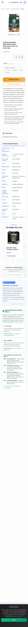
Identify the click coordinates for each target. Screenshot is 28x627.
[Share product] (19, 57)
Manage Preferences (17, 616)
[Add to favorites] (16, 57)
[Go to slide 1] (12, 260)
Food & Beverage (15, 9)
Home (2, 9)
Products (8, 9)
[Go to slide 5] (15, 260)
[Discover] (25, 274)
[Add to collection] (22, 57)
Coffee (22, 9)
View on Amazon (14, 79)
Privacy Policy (16, 614)
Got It (14, 620)
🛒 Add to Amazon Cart (14, 84)
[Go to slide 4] (14, 260)
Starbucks (7, 51)
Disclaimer (11, 63)
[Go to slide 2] (13, 260)
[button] (21, 2)
